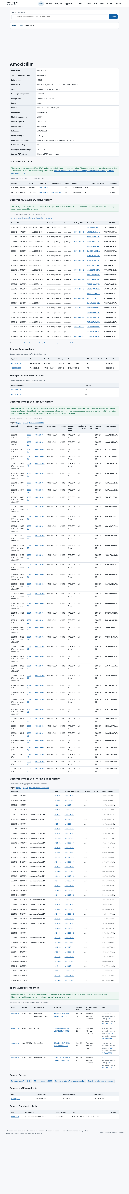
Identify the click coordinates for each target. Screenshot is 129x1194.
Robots (114, 1132)
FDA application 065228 (43, 1081)
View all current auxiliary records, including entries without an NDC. (80, 171)
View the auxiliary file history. (42, 218)
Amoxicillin (15, 1014)
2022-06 (57, 938)
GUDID (80, 4)
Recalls (118, 4)
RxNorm (49, 4)
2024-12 (57, 862)
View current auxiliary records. (20, 218)
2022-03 (57, 975)
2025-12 (57, 814)
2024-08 (57, 900)
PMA (95, 4)
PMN (102, 4)
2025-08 (57, 824)
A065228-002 (16, 368)
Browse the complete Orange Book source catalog (41, 343)
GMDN (88, 4)
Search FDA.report (18, 12)
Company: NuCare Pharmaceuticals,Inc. (70, 1081)
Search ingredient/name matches (100, 1081)
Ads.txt (121, 1132)
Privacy (101, 1132)
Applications (69, 4)
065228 (110, 1019)
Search (113, 16)
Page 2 (18, 422)
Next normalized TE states (39, 788)
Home (14, 25)
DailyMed (58, 4)
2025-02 (57, 843)
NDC (41, 4)
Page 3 (25, 422)
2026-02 (57, 805)
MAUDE (110, 4)
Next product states (36, 422)
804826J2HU (15, 1099)
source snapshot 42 (66, 343)
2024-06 (57, 919)
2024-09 (57, 871)
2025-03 (57, 833)
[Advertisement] (64, 45)
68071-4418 (43, 188)
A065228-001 (16, 363)
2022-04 (57, 947)
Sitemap (108, 1132)
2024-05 (57, 928)
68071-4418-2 (56, 192)
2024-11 (57, 881)
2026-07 (57, 795)
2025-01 (57, 852)
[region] (64, 188)
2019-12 (57, 966)
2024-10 (57, 890)
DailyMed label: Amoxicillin (21, 1081)
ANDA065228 (107, 1024)
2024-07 (57, 909)
